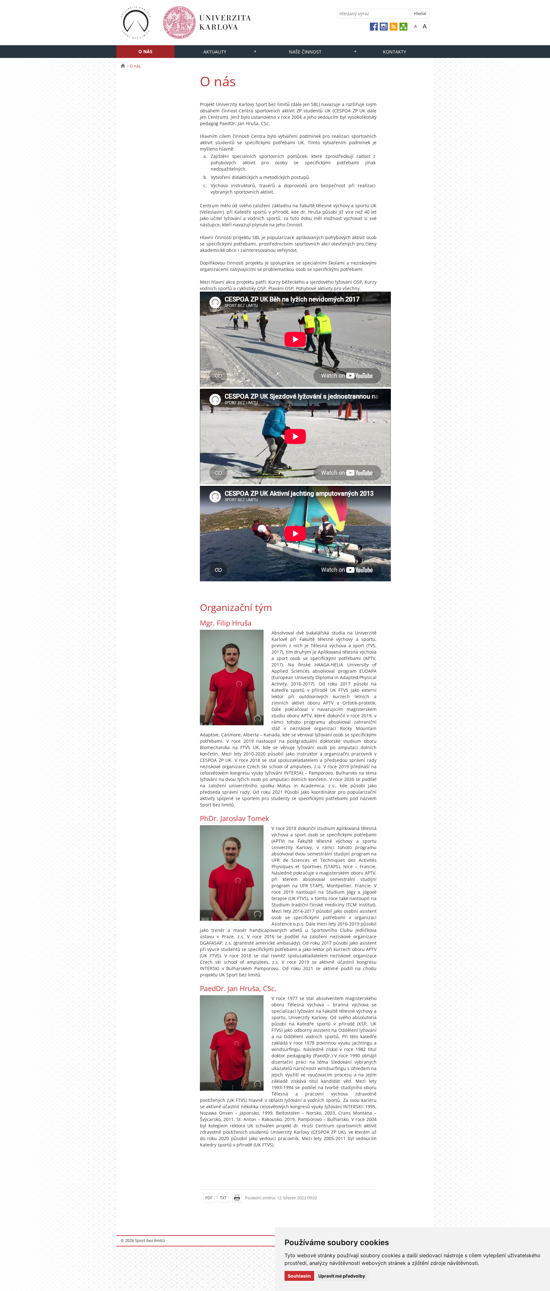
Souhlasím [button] (299, 1276)
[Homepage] (123, 66)
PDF (208, 1198)
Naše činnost (305, 52)
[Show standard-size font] (415, 26)
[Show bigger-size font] (424, 26)
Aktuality (214, 52)
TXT (223, 1198)
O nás (145, 51)
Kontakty (394, 52)
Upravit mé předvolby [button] (341, 1276)
